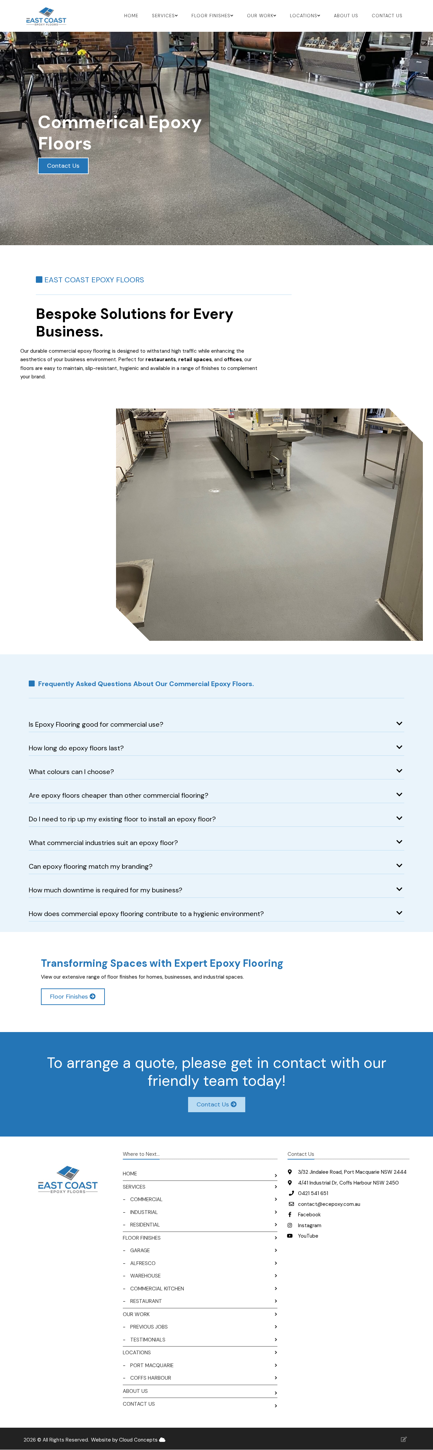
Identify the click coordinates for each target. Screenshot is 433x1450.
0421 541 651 (313, 1193)
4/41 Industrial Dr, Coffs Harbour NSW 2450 (348, 1182)
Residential (145, 1224)
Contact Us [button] (63, 166)
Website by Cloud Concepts (125, 1439)
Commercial (146, 1199)
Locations (137, 1352)
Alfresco (143, 1263)
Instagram (309, 1225)
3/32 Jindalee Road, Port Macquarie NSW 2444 (352, 1172)
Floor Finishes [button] (70, 996)
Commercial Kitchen (157, 1288)
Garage (140, 1250)
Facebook (309, 1214)
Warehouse (145, 1275)
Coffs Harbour (150, 1378)
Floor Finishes (142, 1238)
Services (134, 1187)
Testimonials (147, 1339)
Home (131, 16)
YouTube (307, 1236)
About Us (346, 16)
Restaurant (146, 1301)
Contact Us (387, 16)
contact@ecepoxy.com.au (329, 1204)
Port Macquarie (152, 1365)
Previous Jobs (149, 1327)
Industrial (144, 1212)
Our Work (136, 1314)
